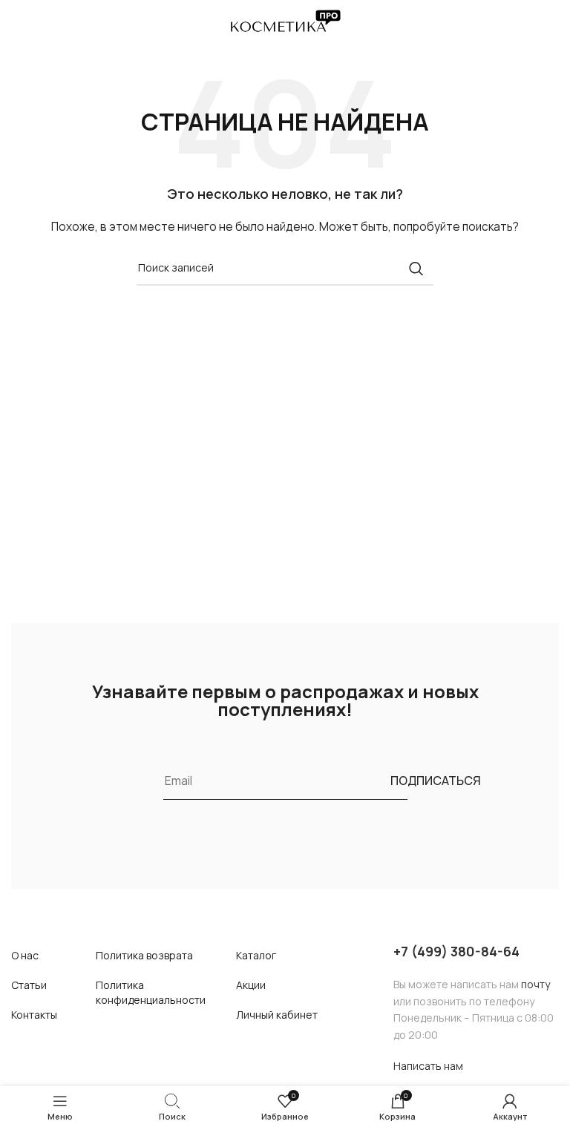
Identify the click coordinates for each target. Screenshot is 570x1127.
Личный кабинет (277, 1015)
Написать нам (428, 1066)
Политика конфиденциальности (151, 992)
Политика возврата (144, 955)
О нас (25, 955)
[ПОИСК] (416, 269)
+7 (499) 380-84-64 (456, 951)
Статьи (29, 985)
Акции (251, 985)
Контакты (34, 1015)
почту (535, 984)
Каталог (256, 955)
